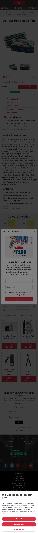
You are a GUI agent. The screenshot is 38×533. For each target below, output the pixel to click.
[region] (19, 512)
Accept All (19, 519)
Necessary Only (19, 524)
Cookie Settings (19, 529)
